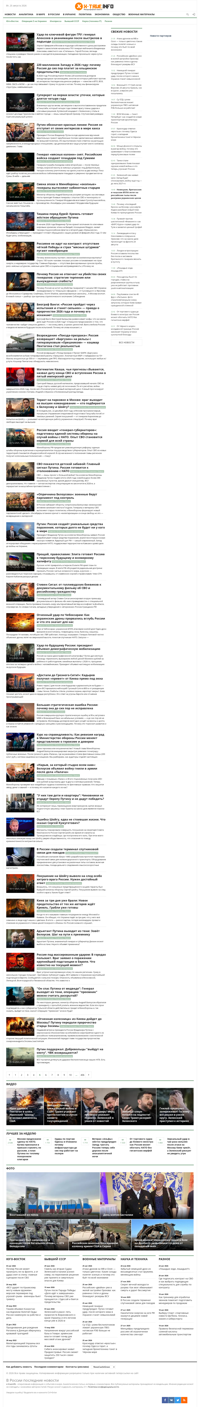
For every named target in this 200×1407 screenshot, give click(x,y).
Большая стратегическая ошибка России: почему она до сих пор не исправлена (67, 706)
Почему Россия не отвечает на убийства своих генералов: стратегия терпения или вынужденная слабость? (71, 277)
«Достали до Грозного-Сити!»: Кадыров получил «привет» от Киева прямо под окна (70, 677)
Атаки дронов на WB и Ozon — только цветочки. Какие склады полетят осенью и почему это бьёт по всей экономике (126, 44)
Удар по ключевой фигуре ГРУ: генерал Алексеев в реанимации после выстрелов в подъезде (69, 38)
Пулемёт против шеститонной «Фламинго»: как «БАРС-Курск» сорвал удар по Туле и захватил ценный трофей (126, 223)
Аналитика (26, 14)
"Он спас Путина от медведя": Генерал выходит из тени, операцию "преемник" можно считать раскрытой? (67, 992)
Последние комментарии (48, 1366)
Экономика (102, 14)
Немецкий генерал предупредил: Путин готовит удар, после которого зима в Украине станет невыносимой (125, 74)
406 (82, 1074)
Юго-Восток (12, 21)
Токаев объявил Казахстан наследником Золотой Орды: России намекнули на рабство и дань (23, 1313)
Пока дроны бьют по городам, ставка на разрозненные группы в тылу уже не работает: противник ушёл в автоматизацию (125, 282)
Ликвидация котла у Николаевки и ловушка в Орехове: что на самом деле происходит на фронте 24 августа (124, 239)
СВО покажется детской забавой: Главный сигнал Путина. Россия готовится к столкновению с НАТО (68, 467)
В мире (40, 14)
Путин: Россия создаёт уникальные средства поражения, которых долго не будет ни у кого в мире (71, 527)
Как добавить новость (19, 1366)
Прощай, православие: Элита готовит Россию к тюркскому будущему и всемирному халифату (71, 557)
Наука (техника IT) (92, 21)
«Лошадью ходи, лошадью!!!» (122, 269)
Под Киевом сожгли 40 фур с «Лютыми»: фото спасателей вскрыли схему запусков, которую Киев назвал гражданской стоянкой (126, 300)
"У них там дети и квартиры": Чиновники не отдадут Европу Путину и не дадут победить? (70, 797)
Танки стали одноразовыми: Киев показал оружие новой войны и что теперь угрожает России (125, 164)
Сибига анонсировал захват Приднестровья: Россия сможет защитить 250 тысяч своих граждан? (61, 1353)
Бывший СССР (72, 21)
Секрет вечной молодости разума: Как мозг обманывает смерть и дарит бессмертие (137, 1287)
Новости (10, 14)
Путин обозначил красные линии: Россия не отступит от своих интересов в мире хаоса (69, 126)
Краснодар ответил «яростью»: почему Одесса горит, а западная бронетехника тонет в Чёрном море (126, 134)
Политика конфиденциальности (103, 1386)
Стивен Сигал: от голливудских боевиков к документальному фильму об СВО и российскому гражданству (69, 588)
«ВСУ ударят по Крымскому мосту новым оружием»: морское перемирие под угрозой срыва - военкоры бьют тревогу (23, 1293)
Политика (85, 14)
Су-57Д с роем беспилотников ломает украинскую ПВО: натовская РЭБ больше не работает (124, 103)
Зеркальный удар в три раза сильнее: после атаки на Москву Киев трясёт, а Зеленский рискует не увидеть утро (179, 1146)
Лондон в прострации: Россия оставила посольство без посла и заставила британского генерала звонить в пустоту (126, 256)
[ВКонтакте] (171, 1400)
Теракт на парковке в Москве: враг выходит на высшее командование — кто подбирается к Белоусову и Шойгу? (71, 403)
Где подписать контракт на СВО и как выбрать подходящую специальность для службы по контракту (176, 1283)
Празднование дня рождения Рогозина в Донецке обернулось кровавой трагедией (23, 1330)
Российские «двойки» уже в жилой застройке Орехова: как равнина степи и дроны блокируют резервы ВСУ (126, 60)
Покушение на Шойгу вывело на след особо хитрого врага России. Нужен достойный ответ (69, 879)
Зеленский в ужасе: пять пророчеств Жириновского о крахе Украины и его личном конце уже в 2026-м (60, 1316)
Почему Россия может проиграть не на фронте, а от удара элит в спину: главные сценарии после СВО (22, 1273)
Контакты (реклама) (77, 1366)
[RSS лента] (184, 1400)
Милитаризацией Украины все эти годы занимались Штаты (23, 1345)
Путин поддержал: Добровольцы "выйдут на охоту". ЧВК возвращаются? (70, 1051)
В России (54, 14)
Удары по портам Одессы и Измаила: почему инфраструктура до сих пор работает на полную (66, 1146)
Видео (11, 1084)
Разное (108, 21)
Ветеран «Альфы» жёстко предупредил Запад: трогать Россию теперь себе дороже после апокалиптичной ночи (104, 1147)
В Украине (69, 14)
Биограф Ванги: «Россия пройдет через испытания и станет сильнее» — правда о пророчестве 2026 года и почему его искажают (68, 309)
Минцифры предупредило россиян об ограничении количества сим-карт (135, 1331)
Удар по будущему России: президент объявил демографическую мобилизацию (68, 647)
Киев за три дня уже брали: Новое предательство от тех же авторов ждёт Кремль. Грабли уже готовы (66, 904)
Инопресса (55, 21)
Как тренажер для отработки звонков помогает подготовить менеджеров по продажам (175, 1300)
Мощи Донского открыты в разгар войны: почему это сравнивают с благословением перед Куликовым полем (126, 150)
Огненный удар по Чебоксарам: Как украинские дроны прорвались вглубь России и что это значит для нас (71, 618)
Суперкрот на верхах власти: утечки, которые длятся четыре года (71, 96)
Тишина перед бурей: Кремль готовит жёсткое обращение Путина (65, 215)
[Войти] (194, 14)
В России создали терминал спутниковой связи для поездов (67, 851)
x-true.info (11, 1384)
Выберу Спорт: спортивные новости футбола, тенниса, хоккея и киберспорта (174, 1315)
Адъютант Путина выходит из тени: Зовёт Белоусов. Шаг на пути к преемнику (68, 932)
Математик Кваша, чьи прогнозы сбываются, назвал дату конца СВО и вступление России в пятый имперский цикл (71, 372)
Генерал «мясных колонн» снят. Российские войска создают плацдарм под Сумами (69, 156)
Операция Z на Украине (34, 21)
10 (70, 1074)
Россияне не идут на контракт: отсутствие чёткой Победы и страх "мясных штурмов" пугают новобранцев (68, 247)
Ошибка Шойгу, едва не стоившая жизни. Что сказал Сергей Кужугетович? (71, 821)
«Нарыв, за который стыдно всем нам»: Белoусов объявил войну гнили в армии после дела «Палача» (67, 768)
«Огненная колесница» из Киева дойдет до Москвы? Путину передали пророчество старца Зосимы (69, 1022)
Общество (119, 14)
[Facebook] (165, 1400)
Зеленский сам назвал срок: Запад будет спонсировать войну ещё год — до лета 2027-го (126, 179)
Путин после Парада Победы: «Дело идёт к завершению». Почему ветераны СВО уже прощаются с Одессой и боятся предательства (61, 1296)
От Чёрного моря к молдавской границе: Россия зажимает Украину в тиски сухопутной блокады (125, 330)
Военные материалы (141, 14)
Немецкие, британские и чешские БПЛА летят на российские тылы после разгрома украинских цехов (126, 193)
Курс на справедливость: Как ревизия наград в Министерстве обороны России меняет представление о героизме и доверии (70, 738)
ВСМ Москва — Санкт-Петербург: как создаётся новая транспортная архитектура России (126, 118)
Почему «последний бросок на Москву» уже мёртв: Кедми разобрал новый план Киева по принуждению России (126, 208)
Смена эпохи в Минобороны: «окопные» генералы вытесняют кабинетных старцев (68, 186)
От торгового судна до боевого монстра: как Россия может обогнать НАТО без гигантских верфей (125, 315)
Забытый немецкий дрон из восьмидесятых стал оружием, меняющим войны (137, 1271)
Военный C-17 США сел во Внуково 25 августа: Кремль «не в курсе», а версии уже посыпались (126, 89)
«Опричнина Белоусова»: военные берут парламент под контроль (67, 496)
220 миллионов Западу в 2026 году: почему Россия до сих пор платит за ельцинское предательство (69, 68)
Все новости (126, 342)
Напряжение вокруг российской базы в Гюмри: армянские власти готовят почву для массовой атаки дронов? (61, 1335)
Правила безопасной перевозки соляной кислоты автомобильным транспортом (176, 1331)
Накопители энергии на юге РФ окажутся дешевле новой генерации (138, 1315)
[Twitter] (178, 1400)
